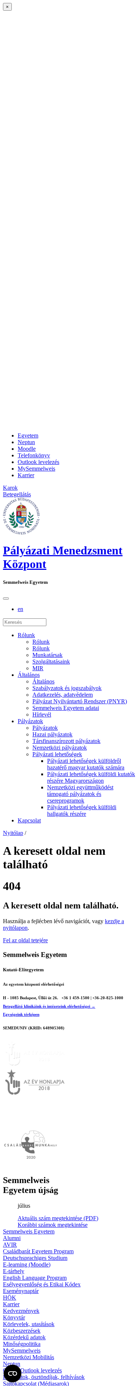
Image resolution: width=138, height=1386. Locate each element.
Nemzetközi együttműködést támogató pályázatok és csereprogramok (80, 794)
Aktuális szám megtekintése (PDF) (58, 1218)
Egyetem (28, 435)
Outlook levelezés (38, 462)
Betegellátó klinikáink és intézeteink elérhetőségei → (49, 1006)
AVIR (10, 1245)
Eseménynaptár (21, 1291)
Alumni (12, 1238)
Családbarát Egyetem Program (38, 1251)
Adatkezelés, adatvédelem (62, 695)
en (20, 609)
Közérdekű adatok (24, 1337)
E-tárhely (13, 1271)
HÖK (9, 1297)
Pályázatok (30, 721)
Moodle (27, 449)
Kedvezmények (21, 1311)
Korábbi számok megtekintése (53, 1225)
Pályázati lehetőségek (57, 754)
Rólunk (26, 635)
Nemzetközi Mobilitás (28, 1357)
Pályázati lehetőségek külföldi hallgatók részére (81, 810)
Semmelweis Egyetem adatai (65, 708)
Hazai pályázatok (52, 734)
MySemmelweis (36, 468)
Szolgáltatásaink (51, 661)
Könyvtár (14, 1317)
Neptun (26, 442)
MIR (37, 668)
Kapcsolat (29, 820)
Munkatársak (47, 655)
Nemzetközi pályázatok (59, 747)
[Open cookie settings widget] (12, 1373)
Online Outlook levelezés (32, 1370)
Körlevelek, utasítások (28, 1324)
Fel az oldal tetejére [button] (25, 940)
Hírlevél (41, 714)
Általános (29, 675)
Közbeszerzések (21, 1331)
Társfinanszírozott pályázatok (66, 741)
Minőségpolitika (21, 1344)
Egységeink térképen (21, 1014)
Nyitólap (13, 833)
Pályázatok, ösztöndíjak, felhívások (44, 1377)
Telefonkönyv (34, 455)
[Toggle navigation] (6, 598)
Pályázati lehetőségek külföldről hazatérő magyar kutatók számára (85, 764)
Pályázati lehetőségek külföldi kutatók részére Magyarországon (91, 777)
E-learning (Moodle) (26, 1264)
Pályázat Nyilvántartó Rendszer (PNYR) (79, 701)
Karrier (26, 475)
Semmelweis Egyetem (28, 1231)
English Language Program (35, 1278)
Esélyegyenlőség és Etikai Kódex (42, 1284)
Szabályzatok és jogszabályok (67, 688)
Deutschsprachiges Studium (35, 1258)
